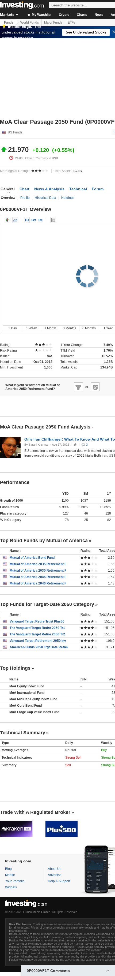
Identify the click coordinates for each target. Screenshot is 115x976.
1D (27, 220)
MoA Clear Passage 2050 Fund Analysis (45, 427)
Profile (25, 198)
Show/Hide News (53, 220)
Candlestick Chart (8, 220)
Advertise (55, 875)
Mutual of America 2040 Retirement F (38, 583)
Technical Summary (22, 732)
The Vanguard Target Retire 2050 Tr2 (37, 634)
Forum (97, 189)
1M (40, 220)
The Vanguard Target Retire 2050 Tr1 (37, 628)
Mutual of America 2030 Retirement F (38, 570)
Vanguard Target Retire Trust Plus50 (37, 621)
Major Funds (53, 22)
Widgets (11, 887)
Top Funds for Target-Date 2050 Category (47, 604)
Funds (8, 22)
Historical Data (45, 198)
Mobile (10, 875)
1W (33, 220)
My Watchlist (41, 15)
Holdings (67, 198)
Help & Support (59, 881)
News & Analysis (49, 189)
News (99, 15)
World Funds (29, 22)
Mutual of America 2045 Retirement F (38, 577)
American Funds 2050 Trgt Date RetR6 (39, 647)
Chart (24, 189)
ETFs (71, 22)
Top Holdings (15, 668)
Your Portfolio (15, 881)
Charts (82, 15)
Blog (8, 869)
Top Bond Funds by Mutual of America (44, 540)
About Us (54, 869)
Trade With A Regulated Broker (35, 812)
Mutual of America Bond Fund (32, 558)
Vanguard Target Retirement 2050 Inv (38, 641)
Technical (78, 189)
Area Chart (15, 220)
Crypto (64, 15)
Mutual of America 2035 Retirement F (38, 564)
